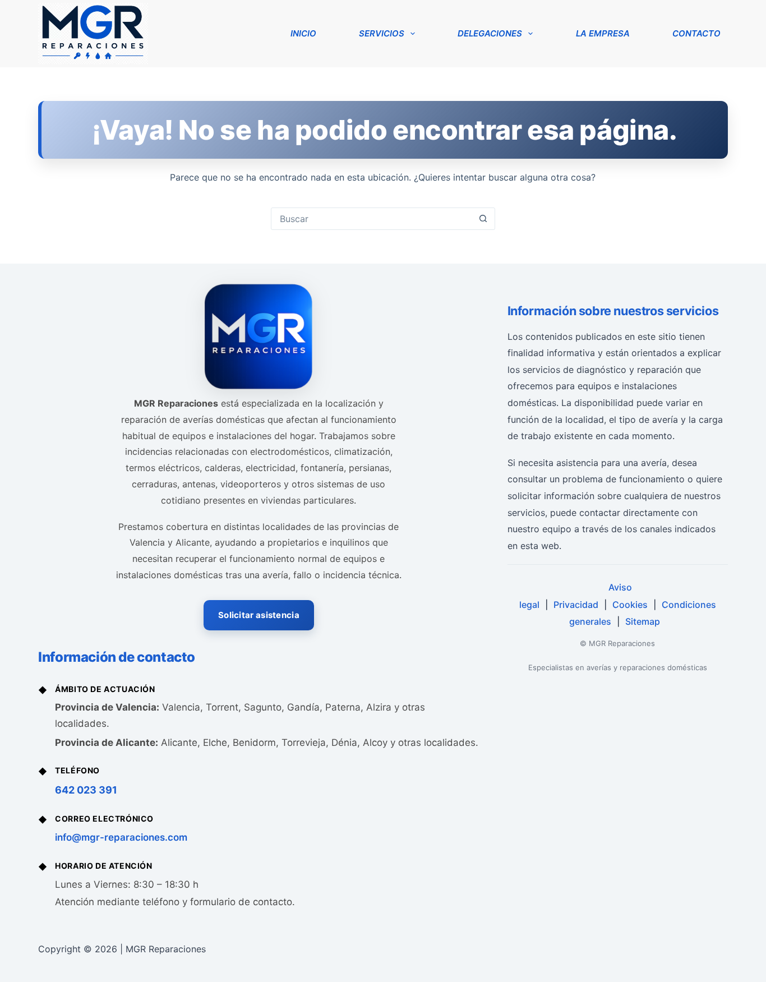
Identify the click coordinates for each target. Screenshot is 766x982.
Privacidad (575, 604)
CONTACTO (696, 33)
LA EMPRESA (603, 33)
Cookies (630, 604)
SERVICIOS (381, 33)
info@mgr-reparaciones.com (121, 837)
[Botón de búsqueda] (483, 219)
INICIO (303, 33)
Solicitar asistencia (258, 615)
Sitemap (642, 621)
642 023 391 (86, 790)
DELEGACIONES (490, 33)
